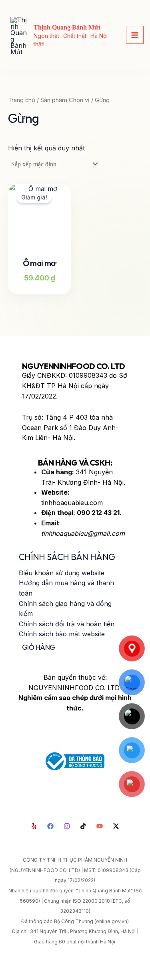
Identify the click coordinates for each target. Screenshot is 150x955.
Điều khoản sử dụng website (61, 573)
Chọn (47, 284)
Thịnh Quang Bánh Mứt (67, 27)
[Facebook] (50, 826)
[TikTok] (83, 826)
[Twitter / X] (116, 826)
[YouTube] (99, 826)
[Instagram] (67, 826)
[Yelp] (34, 826)
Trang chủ (21, 100)
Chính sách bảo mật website (62, 634)
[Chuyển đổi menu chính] (135, 34)
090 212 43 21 (98, 513)
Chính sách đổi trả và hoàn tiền (66, 624)
